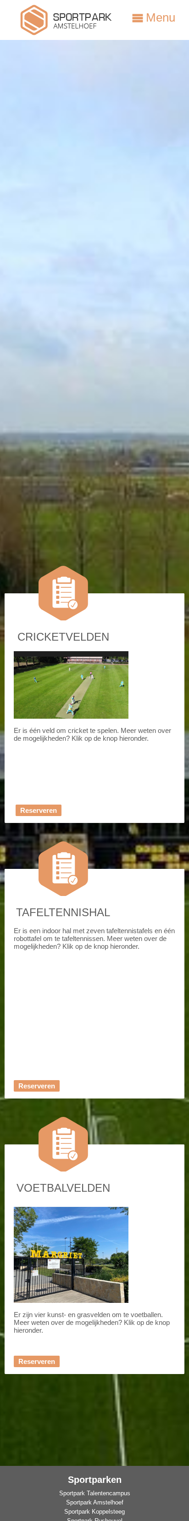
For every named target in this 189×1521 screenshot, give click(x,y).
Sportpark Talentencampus (94, 1493)
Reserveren (38, 810)
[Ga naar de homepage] (66, 32)
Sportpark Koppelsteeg (94, 1511)
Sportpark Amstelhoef (94, 1502)
